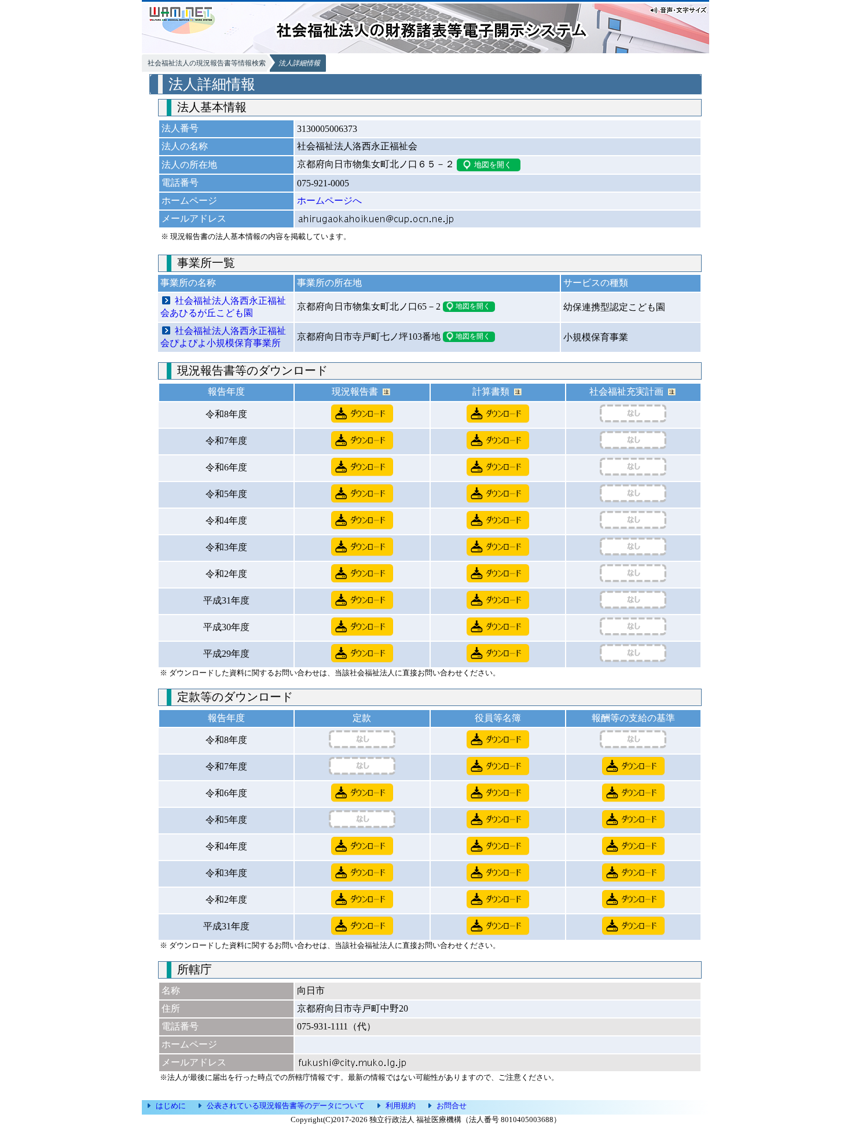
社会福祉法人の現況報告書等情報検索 (207, 63)
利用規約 (401, 1105)
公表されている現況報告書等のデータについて (286, 1105)
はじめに (171, 1105)
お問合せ (451, 1105)
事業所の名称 (188, 283)
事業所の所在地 (329, 283)
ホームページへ (329, 200)
